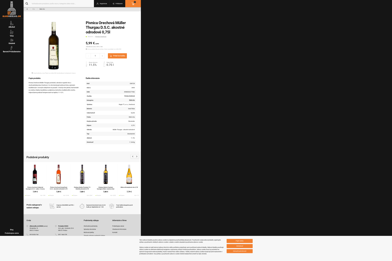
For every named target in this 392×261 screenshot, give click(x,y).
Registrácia (103, 3)
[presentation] (133, 156)
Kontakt (114, 232)
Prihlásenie (118, 3)
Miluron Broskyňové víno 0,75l (129, 187)
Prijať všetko (240, 241)
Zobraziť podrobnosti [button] (239, 251)
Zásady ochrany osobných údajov (94, 235)
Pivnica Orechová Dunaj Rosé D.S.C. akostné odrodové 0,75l (58, 188)
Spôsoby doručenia (90, 229)
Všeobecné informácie (119, 229)
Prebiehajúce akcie (118, 226)
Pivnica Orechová (100, 36)
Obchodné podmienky (90, 226)
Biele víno (132, 100)
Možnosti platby (89, 232)
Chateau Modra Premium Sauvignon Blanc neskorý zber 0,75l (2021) (105, 189)
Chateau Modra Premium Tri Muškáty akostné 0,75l (82, 188)
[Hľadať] (27, 3)
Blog (11, 230)
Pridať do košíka (119, 56)
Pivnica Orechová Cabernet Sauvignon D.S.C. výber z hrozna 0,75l (35, 189)
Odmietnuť (239, 246)
